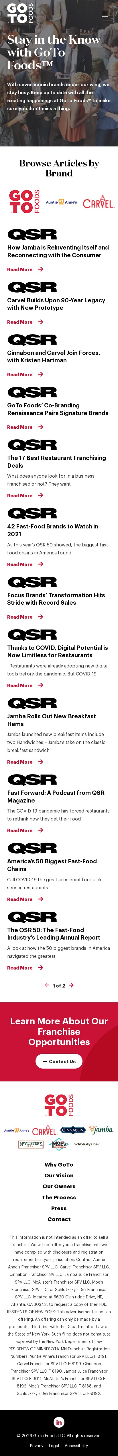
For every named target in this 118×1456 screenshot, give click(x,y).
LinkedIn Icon (59, 1422)
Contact (59, 1218)
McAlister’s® (31, 1144)
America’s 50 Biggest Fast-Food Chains (52, 864)
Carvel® (45, 1130)
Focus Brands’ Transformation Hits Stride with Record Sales (56, 598)
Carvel (99, 201)
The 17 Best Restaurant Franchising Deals (56, 461)
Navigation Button (106, 13)
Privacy (36, 1445)
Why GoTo (59, 1164)
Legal (54, 1445)
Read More (19, 269)
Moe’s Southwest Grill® (59, 1144)
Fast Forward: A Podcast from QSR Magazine (56, 796)
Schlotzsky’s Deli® (87, 1144)
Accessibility (76, 1445)
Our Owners (59, 1185)
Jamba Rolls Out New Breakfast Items (51, 719)
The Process (59, 1196)
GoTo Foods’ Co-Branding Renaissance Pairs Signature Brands (58, 408)
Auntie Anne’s (61, 202)
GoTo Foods (20, 13)
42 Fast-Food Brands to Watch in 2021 (52, 529)
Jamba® (101, 1130)
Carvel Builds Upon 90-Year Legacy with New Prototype (56, 303)
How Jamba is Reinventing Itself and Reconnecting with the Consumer (58, 250)
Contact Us (62, 1061)
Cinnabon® (73, 1130)
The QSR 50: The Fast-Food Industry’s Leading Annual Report (53, 933)
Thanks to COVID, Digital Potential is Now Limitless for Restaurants (57, 651)
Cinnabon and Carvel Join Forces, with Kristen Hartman (53, 356)
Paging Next (71, 985)
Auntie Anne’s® (17, 1130)
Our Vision (59, 1175)
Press (59, 1207)
